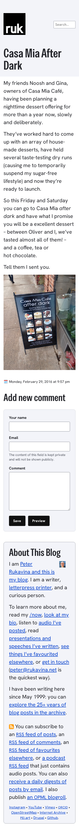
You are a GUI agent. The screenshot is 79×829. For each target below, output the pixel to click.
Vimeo (50, 807)
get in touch (55, 661)
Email (13, 437)
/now (35, 614)
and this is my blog (32, 571)
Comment (17, 468)
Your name (18, 417)
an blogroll (46, 797)
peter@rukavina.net (33, 669)
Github (52, 817)
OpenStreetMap (24, 812)
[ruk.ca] (39, 24)
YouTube (35, 807)
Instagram (17, 807)
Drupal (38, 817)
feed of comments (35, 742)
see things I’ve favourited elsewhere (39, 654)
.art (25, 817)
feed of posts (36, 734)
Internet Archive (53, 812)
